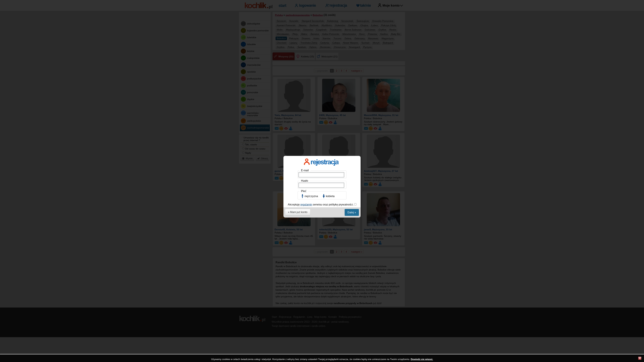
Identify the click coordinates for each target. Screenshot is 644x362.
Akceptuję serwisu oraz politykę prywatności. (321, 204)
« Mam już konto (297, 212)
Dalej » (351, 212)
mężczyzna (311, 196)
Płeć (303, 191)
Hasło (304, 180)
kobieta (330, 196)
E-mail (305, 170)
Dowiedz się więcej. (422, 359)
